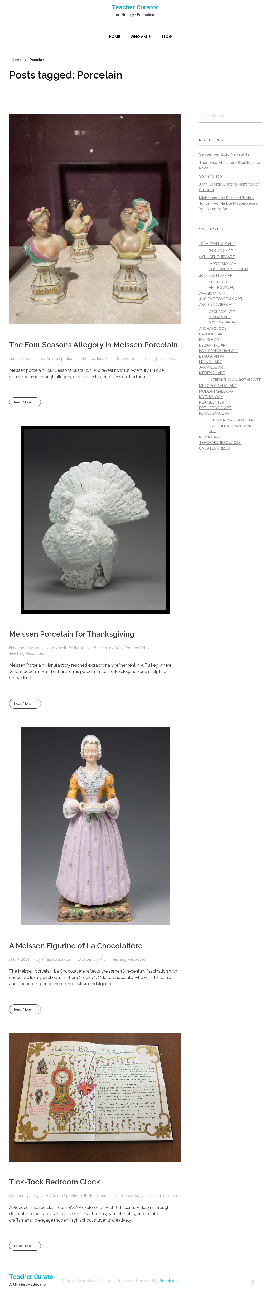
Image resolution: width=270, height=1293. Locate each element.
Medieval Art (212, 373)
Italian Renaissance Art (232, 420)
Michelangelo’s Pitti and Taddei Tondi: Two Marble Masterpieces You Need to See (228, 203)
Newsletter (211, 402)
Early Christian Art (218, 351)
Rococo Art (126, 359)
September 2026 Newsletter (225, 154)
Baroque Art (212, 334)
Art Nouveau (222, 287)
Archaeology (213, 328)
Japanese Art (212, 367)
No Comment (100, 1196)
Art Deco (218, 282)
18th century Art (96, 359)
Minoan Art (220, 317)
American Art (212, 293)
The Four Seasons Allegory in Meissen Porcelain (93, 344)
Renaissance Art (215, 413)
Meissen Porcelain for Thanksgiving (71, 634)
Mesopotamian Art (218, 386)
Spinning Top (210, 176)
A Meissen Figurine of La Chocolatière (76, 945)
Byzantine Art (213, 345)
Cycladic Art (222, 311)
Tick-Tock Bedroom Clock (54, 1182)
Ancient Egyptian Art (221, 299)
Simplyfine (169, 1280)
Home (16, 60)
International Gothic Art (235, 379)
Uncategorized (214, 448)
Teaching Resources (159, 359)
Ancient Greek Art (217, 304)
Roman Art (210, 437)
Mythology (211, 397)
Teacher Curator (135, 7)
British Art (210, 340)
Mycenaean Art (224, 322)
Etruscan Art (213, 356)
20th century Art (217, 275)
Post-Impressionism (228, 269)
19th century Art (91, 959)
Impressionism (223, 263)
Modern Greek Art (217, 391)
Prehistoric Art (215, 408)
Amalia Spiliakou (60, 359)
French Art (210, 362)
